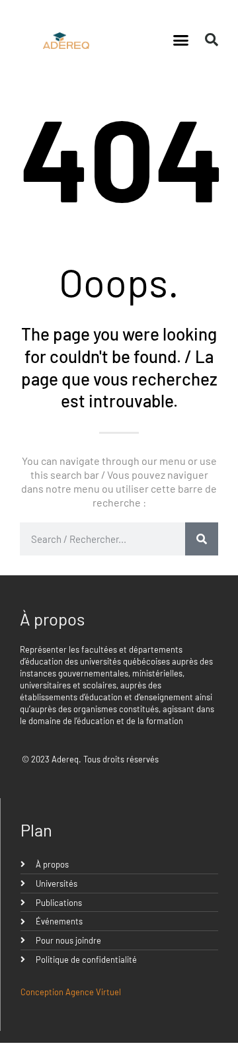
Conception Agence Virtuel (70, 992)
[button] (181, 39)
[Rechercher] (201, 538)
